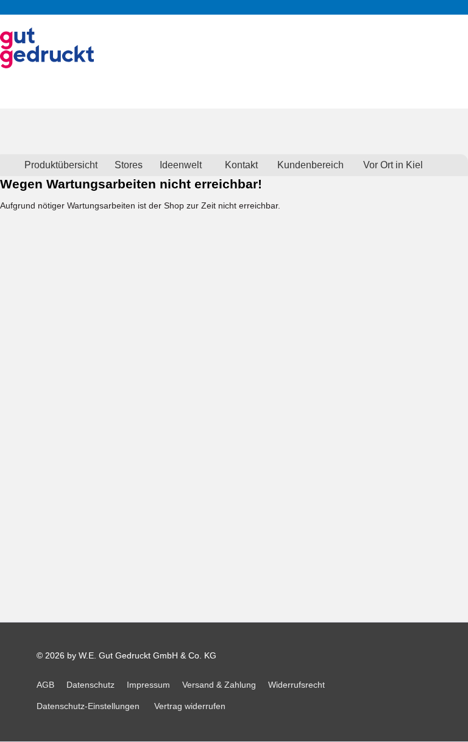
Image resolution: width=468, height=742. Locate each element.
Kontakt (241, 165)
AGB (45, 685)
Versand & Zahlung (219, 685)
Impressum (148, 685)
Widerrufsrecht (296, 685)
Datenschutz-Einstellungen (88, 706)
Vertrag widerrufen (189, 706)
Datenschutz (90, 685)
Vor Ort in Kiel (393, 165)
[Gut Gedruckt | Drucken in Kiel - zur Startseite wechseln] (47, 47)
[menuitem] (61, 165)
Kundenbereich (310, 165)
